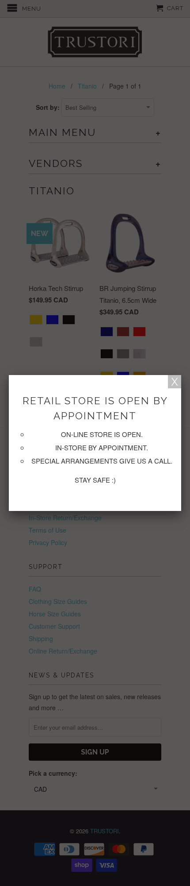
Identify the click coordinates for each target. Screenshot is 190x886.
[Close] (174, 381)
